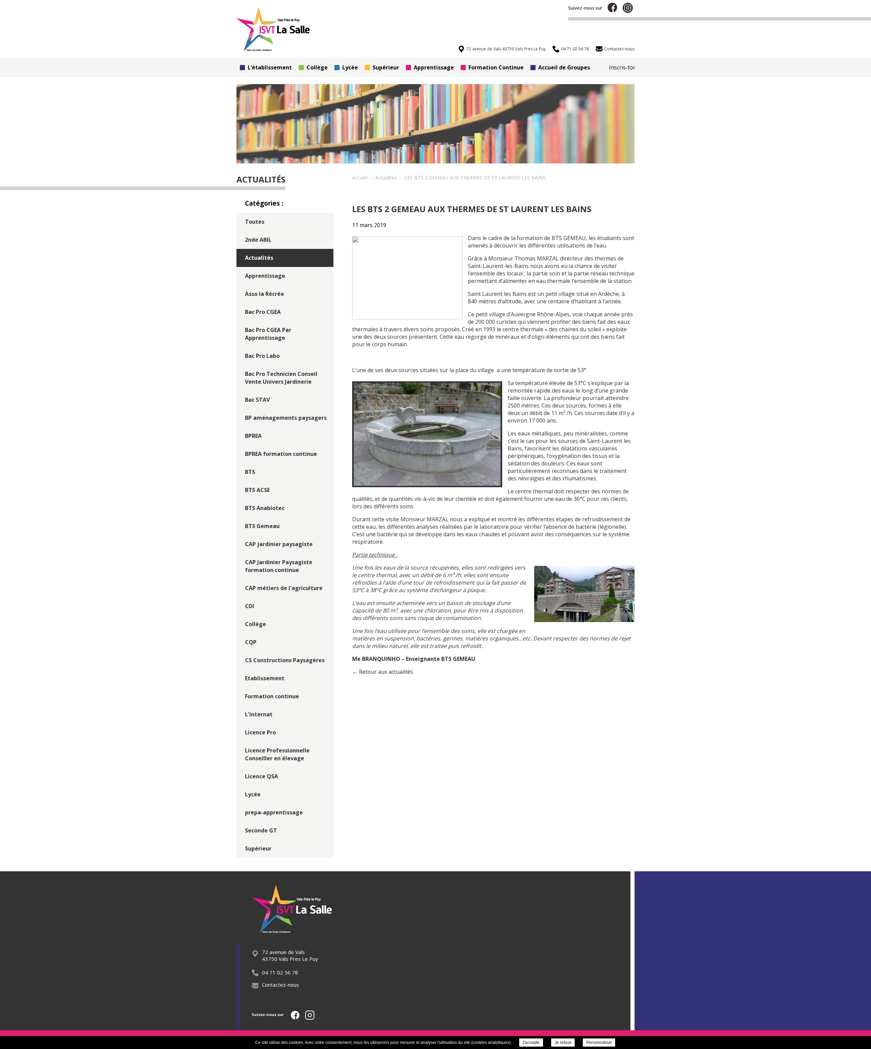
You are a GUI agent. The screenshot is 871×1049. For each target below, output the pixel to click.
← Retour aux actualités (382, 672)
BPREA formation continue (281, 454)
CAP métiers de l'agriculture (284, 588)
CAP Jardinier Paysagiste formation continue (278, 566)
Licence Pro (260, 732)
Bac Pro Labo (262, 356)
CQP (251, 642)
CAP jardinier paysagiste (279, 544)
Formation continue (272, 696)
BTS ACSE (257, 490)
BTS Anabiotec (264, 508)
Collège (317, 67)
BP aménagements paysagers (286, 418)
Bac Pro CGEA (263, 312)
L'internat (259, 714)
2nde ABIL (258, 239)
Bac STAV (257, 399)
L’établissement (270, 67)
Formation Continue (496, 67)
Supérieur (386, 67)
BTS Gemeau (262, 526)
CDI (249, 606)
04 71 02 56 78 (280, 972)
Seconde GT (261, 830)
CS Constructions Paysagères (285, 660)
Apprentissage (434, 67)
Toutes (254, 221)
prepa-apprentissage (274, 812)
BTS (250, 472)
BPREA (253, 436)
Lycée (350, 67)
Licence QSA (261, 776)
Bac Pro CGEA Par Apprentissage (268, 333)
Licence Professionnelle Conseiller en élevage (277, 754)
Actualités (259, 257)
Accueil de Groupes (564, 67)
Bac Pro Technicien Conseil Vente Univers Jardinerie (281, 377)
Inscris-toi (622, 67)
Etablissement (264, 678)
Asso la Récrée (264, 294)
